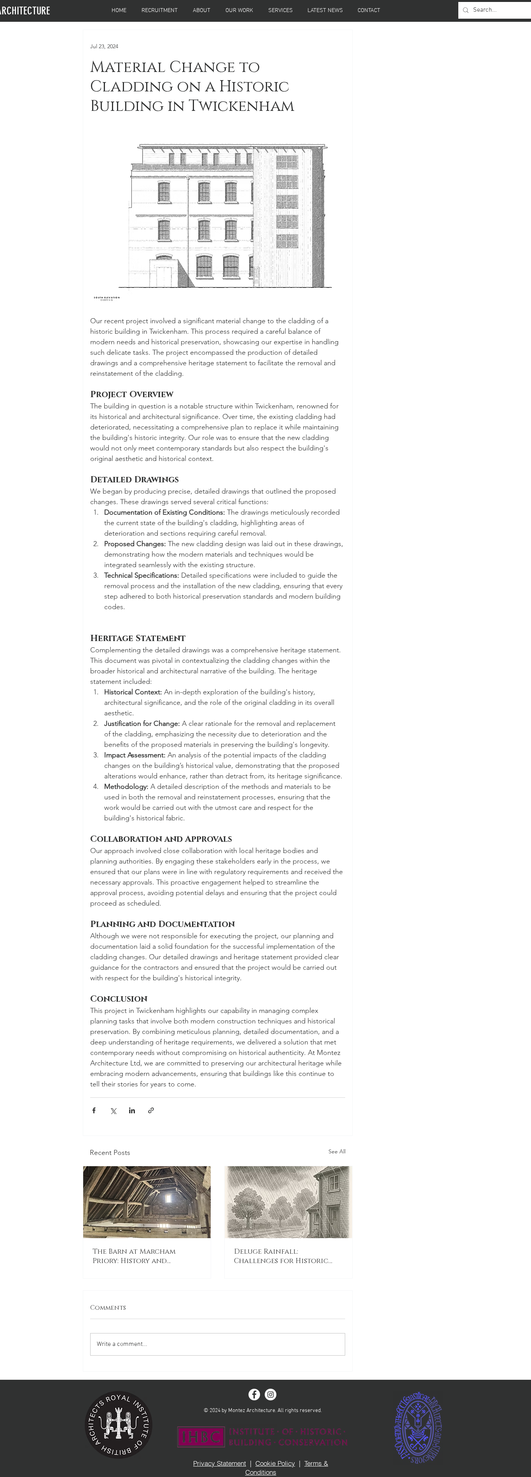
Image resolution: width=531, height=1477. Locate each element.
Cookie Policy (275, 1463)
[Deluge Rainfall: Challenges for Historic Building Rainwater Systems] (288, 1202)
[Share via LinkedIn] (132, 1110)
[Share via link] (151, 1110)
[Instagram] (270, 1394)
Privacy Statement (219, 1463)
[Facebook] (254, 1394)
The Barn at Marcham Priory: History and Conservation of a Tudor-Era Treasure (143, 1256)
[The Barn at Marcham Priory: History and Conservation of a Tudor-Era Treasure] (147, 1202)
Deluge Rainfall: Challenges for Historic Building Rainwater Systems (287, 1256)
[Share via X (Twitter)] (113, 1110)
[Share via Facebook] (94, 1110)
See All (337, 1151)
